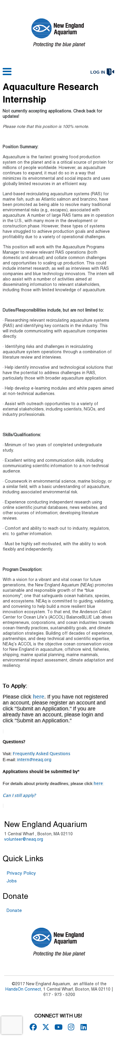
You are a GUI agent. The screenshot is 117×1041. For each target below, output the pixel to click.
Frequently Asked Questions (41, 754)
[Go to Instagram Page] (70, 1027)
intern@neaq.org (34, 760)
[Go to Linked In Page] (82, 1027)
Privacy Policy (21, 873)
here (37, 697)
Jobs (12, 881)
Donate (14, 911)
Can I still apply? (19, 796)
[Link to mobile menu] (7, 74)
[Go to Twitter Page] (45, 1027)
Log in (97, 72)
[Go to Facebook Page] (32, 1027)
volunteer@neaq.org (23, 840)
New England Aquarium (45, 824)
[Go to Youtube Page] (57, 1027)
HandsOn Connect (23, 990)
